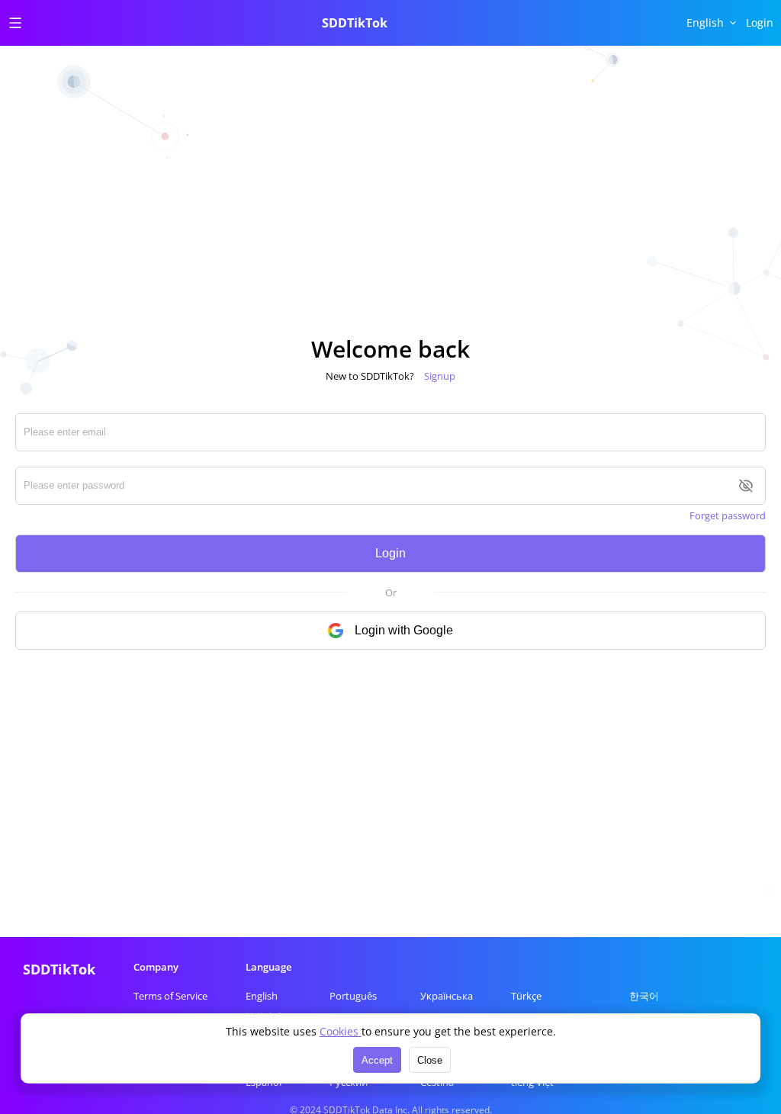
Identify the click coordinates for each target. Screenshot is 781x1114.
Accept (377, 1060)
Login (390, 553)
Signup (439, 376)
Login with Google (404, 630)
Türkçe (526, 996)
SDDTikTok (354, 22)
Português (353, 996)
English (262, 996)
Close (429, 1060)
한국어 (644, 996)
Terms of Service (170, 996)
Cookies (341, 1031)
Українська (446, 996)
